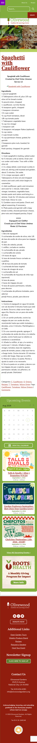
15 (32, 425)
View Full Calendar (20, 445)
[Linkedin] (22, 616)
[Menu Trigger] (2, 2)
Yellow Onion (24, 384)
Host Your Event (18, 648)
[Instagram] (18, 616)
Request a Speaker (18, 644)
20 (23, 430)
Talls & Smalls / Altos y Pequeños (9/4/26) (19, 474)
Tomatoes (15, 384)
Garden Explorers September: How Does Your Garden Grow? (19, 507)
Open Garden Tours (19, 635)
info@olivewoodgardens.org (18, 692)
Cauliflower (18, 382)
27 (23, 434)
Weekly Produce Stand (18, 638)
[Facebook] (14, 616)
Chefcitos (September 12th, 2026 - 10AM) (18, 540)
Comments (6, 390)
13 (23, 425)
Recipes (5, 384)
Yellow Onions (27, 387)
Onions (28, 382)
